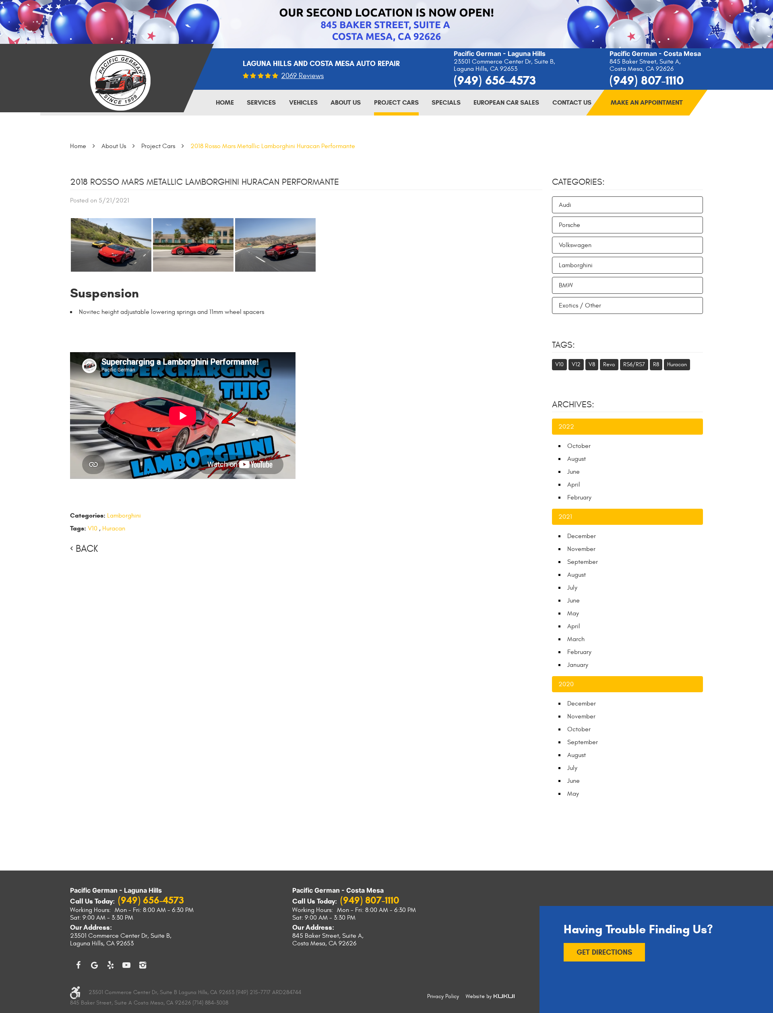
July (572, 587)
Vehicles (303, 102)
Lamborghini (124, 515)
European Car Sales (506, 102)
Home (225, 102)
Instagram (142, 965)
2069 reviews (302, 76)
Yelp (110, 965)
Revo (609, 364)
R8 (656, 364)
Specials (446, 102)
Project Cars (396, 102)
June (573, 471)
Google (94, 965)
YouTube (126, 965)
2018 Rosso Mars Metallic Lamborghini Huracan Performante (272, 146)
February (579, 497)
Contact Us (571, 102)
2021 (565, 516)
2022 (566, 426)
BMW (566, 285)
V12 (576, 364)
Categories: (578, 182)
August (576, 458)
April (573, 484)
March (576, 639)
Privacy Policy (443, 996)
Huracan (113, 528)
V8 (592, 364)
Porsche (569, 225)
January (577, 664)
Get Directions (604, 952)
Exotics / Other (580, 305)
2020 (566, 684)
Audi (565, 204)
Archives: (573, 404)
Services (261, 102)
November (581, 549)
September (582, 561)
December (581, 536)
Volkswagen (575, 245)
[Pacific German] (120, 80)
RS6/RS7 (634, 364)
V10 (92, 528)
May (573, 613)
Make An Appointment (647, 102)
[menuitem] (225, 103)
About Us (346, 102)
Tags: (563, 345)
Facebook (78, 965)
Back (87, 549)
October (579, 446)
